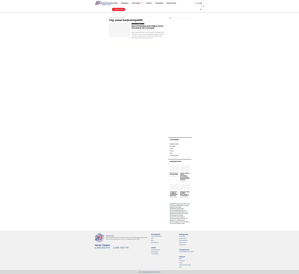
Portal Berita (126, 44)
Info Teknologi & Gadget (133, 44)
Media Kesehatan (113, 42)
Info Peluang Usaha (119, 41)
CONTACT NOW (118, 9)
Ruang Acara (182, 244)
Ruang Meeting (183, 240)
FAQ (180, 267)
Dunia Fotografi (147, 42)
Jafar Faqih (136, 30)
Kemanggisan (155, 251)
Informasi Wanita (136, 42)
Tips (171, 153)
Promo (171, 151)
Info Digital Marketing (128, 42)
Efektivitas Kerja (135, 23)
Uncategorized (174, 155)
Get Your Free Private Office (174, 173)
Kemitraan (182, 261)
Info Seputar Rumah (142, 44)
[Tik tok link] (201, 9)
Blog (180, 258)
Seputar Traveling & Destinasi (156, 42)
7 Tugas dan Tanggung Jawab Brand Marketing (174, 194)
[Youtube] (201, 3)
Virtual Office (182, 242)
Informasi (142, 23)
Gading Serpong (155, 249)
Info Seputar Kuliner (146, 41)
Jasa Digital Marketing (131, 41)
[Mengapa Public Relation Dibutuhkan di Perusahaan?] (185, 187)
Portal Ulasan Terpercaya (151, 44)
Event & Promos (171, 3)
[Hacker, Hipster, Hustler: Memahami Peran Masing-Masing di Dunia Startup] (185, 168)
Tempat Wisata (139, 41)
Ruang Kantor (182, 238)
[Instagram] (198, 3)
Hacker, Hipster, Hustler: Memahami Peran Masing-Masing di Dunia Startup (185, 176)
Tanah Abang (154, 254)
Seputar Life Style (154, 41)
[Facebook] (196, 3)
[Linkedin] (200, 3)
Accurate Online (112, 41)
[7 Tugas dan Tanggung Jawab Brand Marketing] (174, 187)
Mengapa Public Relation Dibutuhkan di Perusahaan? (185, 194)
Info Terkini (142, 42)
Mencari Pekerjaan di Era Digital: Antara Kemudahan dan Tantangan (148, 27)
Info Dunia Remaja (161, 41)
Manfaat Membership (185, 265)
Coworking (182, 236)
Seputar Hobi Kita (120, 42)
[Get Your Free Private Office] (174, 168)
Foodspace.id (184, 250)
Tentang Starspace (156, 236)
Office (171, 148)
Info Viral (125, 41)
